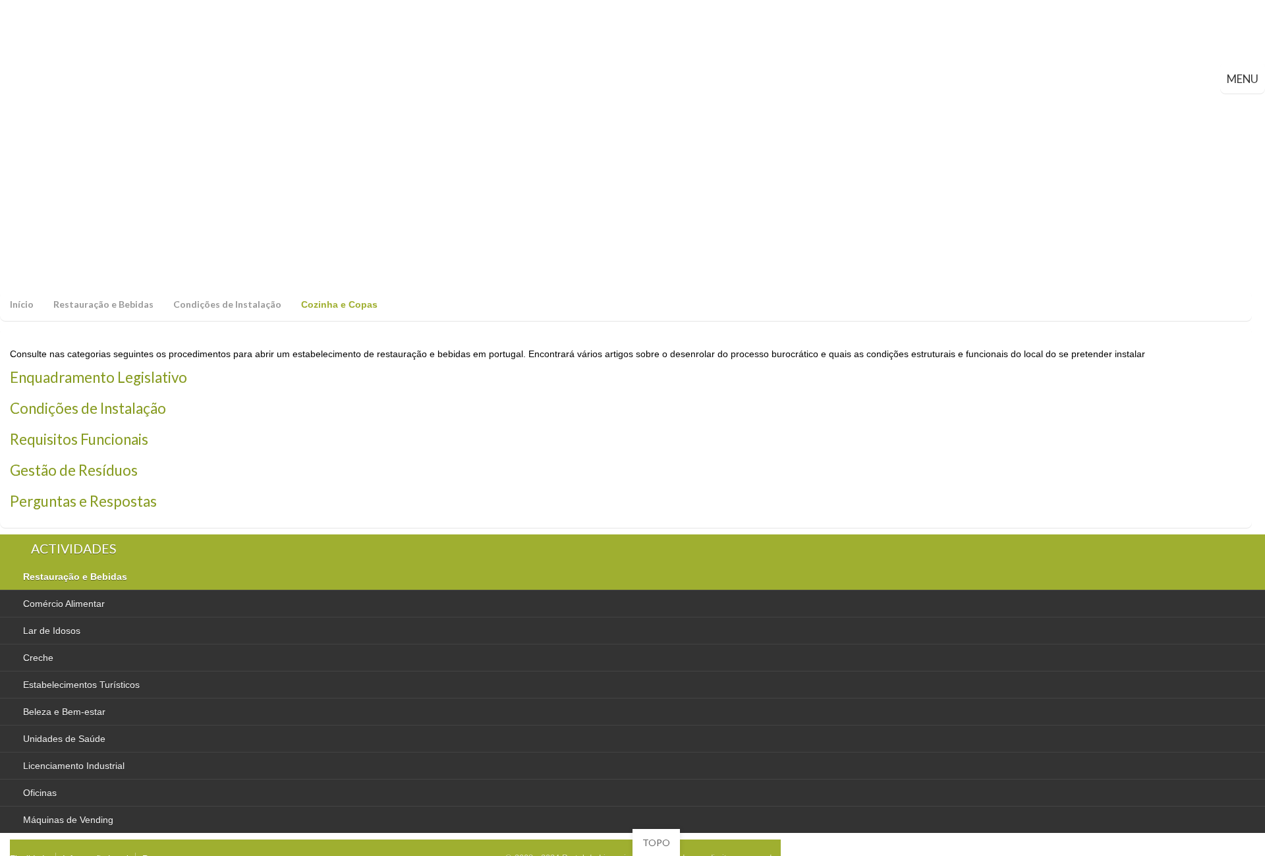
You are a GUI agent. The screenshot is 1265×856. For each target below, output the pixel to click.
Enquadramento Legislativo (98, 377)
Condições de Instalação (227, 304)
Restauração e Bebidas (103, 304)
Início (22, 304)
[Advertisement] (632, 192)
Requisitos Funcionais (79, 439)
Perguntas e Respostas (83, 501)
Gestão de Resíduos (74, 470)
